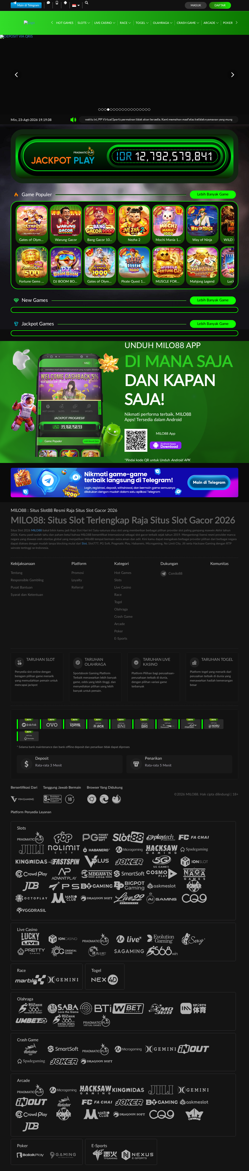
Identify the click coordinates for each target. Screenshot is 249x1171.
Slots (82, 22)
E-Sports (120, 638)
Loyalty (76, 580)
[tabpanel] (124, 74)
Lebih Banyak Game (213, 194)
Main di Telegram (28, 5)
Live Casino (103, 22)
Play (84, 160)
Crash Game (186, 22)
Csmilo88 (175, 573)
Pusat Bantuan (22, 587)
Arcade (210, 22)
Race (124, 22)
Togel (141, 22)
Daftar (220, 5)
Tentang (16, 573)
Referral (77, 587)
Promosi (77, 573)
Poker (228, 22)
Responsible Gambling (27, 580)
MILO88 (36, 530)
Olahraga (161, 22)
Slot (84, 543)
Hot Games (64, 22)
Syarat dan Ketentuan (27, 595)
